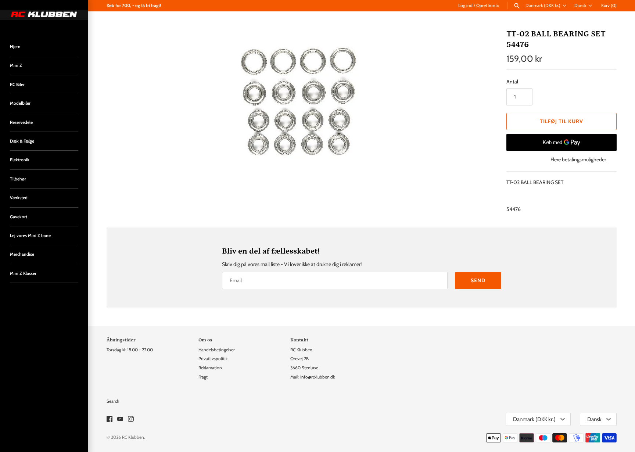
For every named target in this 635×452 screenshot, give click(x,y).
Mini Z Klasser (23, 273)
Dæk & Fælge (22, 141)
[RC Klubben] (44, 15)
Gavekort (18, 216)
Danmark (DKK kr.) (542, 5)
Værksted (19, 197)
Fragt (203, 377)
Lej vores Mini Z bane (30, 235)
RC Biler (17, 84)
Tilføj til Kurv (561, 121)
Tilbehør (18, 179)
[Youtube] (120, 419)
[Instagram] (131, 419)
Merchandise (22, 254)
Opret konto (487, 5)
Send (478, 280)
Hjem (15, 46)
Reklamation (210, 367)
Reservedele (21, 122)
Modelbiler (20, 103)
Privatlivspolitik (212, 358)
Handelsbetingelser (216, 349)
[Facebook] (109, 419)
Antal (512, 81)
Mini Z (16, 65)
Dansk (580, 5)
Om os (205, 339)
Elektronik (19, 159)
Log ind (465, 5)
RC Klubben (133, 437)
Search (113, 401)
